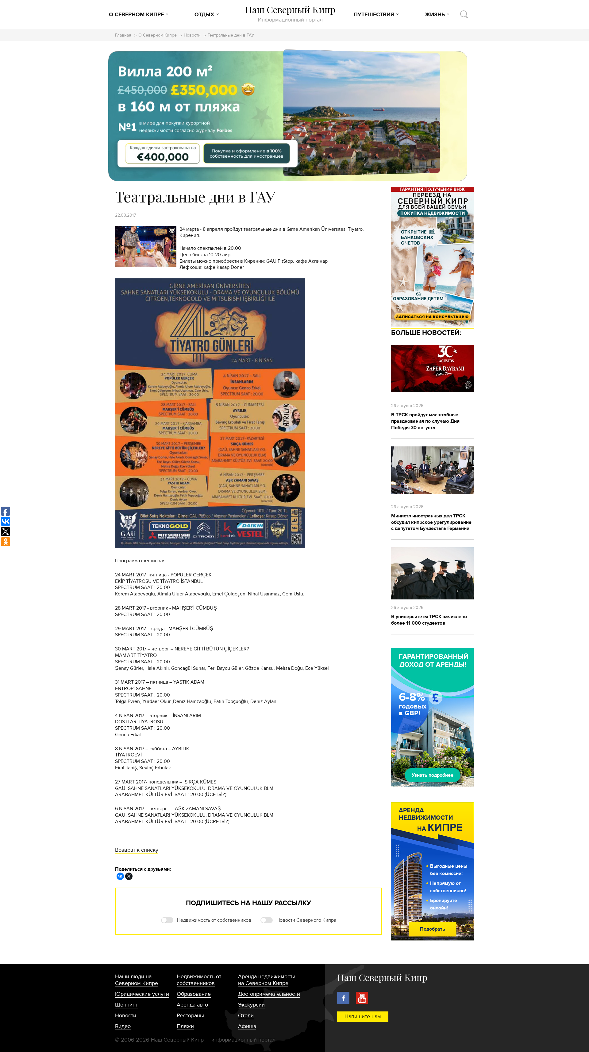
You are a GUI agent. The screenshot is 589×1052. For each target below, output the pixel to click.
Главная (123, 35)
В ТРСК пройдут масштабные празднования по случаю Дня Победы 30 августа (425, 421)
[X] (129, 876)
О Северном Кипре (136, 14)
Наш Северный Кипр (290, 13)
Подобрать (432, 929)
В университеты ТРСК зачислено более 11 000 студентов (429, 620)
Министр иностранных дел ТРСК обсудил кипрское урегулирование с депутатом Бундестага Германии (431, 522)
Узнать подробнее (432, 775)
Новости (192, 35)
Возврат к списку (136, 850)
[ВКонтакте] (120, 876)
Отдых (204, 14)
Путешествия (374, 14)
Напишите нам (363, 1016)
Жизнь (435, 14)
